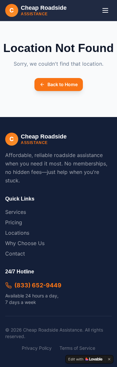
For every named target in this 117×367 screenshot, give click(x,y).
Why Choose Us (25, 243)
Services (15, 212)
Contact (15, 253)
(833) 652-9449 (37, 285)
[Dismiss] (109, 359)
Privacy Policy (37, 348)
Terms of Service (77, 348)
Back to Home (62, 84)
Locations (17, 232)
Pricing (13, 222)
